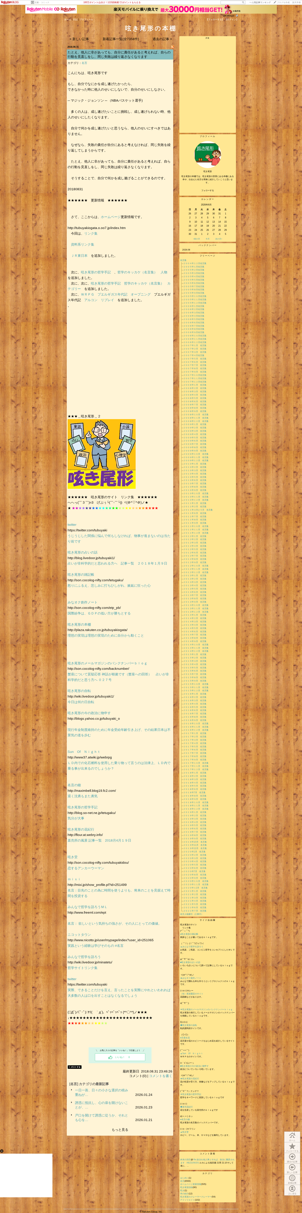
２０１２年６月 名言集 (194, 552)
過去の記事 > (162, 39)
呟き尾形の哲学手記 (96, 272)
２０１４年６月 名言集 (194, 631)
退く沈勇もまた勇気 (83, 796)
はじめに (184, 1178)
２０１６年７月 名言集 (194, 713)
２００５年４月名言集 (193, 276)
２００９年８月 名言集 (194, 447)
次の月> (218, 239)
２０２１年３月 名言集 (194, 898)
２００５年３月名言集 (193, 273)
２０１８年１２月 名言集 (195, 809)
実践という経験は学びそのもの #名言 (96, 945)
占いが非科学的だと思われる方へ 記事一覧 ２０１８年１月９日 (117, 563)
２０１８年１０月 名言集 (195, 802)
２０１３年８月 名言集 (194, 598)
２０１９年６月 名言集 (194, 828)
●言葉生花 (185, 1038)
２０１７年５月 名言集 (194, 746)
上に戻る (292, 1193)
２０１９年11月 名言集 (195, 845)
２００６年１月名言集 (193, 306)
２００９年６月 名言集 (194, 441)
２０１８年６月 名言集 (194, 789)
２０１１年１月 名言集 (194, 503)
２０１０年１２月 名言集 (195, 500)
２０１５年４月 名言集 (194, 664)
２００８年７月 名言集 (194, 404)
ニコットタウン (79, 935)
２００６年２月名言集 (193, 309)
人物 (164, 272)
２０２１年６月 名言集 (194, 907)
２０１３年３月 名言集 (194, 582)
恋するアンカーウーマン (86, 868)
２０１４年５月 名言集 (194, 628)
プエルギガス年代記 (112, 294)
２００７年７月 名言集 (194, 365)
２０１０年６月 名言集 (194, 480)
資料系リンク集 (82, 244)
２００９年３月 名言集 (194, 431)
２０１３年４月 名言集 (194, 585)
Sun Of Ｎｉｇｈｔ (84, 752)
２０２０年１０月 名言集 (195, 881)
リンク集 (91, 233)
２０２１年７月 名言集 (194, 911)
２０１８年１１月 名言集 (195, 805)
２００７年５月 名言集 (194, 358)
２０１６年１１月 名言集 (195, 727)
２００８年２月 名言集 (194, 388)
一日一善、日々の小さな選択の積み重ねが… (101, 1092)
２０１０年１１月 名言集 (195, 497)
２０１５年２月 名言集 (194, 658)
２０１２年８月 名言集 (194, 559)
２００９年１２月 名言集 (195, 460)
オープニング (141, 294)
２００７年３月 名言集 (194, 352)
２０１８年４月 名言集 (194, 782)
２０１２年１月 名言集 (194, 536)
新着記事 (292, 1183)
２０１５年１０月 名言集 (195, 684)
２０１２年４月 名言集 (194, 546)
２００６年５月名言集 (193, 319)
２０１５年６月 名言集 (194, 671)
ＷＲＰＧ (87, 294)
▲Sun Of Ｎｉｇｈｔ (191, 1053)
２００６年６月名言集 (193, 322)
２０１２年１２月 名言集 (195, 572)
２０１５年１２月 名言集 (195, 690)
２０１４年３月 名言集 (194, 621)
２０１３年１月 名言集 (194, 575)
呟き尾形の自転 (79, 691)
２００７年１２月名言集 (194, 382)
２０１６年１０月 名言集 (195, 723)
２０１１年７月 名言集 (194, 516)
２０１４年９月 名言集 (194, 641)
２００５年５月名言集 (193, 280)
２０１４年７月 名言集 (194, 634)
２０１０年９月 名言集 (194, 490)
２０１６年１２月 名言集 (195, 730)
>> (260, 2)
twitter (72, 524)
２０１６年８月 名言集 (194, 717)
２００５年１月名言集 (193, 267)
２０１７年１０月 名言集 (195, 763)
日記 (75, 19)
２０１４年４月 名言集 (194, 625)
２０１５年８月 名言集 (194, 677)
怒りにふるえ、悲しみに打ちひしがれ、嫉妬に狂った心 (109, 585)
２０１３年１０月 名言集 (195, 605)
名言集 (183, 260)
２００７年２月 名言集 (194, 349)
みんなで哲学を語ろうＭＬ (87, 907)
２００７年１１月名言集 (194, 378)
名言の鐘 (74, 785)
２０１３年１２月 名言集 (195, 612)
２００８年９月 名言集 (194, 411)
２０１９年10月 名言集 (195, 842)
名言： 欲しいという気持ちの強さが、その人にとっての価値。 (116, 923)
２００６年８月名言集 (193, 329)
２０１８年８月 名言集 (194, 796)
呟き (182, 1190)
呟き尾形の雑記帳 (81, 574)
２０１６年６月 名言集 (194, 710)
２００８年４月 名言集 (194, 395)
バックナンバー (208, 245)
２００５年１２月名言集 (194, 303)
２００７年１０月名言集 (194, 375)
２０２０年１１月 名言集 (195, 884)
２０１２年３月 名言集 (194, 542)
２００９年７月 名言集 (194, 444)
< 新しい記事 (79, 39)
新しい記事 (292, 1172)
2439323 (229, 15)
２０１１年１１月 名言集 (195, 529)
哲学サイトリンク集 (83, 968)
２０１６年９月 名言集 (194, 720)
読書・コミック (42, 2)
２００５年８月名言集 (193, 289)
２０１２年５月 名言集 (194, 549)
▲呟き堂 (184, 1132)
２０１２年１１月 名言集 (195, 569)
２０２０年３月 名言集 (194, 858)
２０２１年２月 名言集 (194, 894)
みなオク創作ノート (83, 602)
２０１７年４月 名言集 (194, 743)
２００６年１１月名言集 (194, 339)
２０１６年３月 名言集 (194, 700)
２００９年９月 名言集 (194, 450)
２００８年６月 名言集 (194, 401)
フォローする (292, 1151)
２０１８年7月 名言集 (194, 792)
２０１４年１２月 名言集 (195, 651)
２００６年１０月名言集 (194, 335)
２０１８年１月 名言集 (194, 773)
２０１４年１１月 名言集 (195, 648)
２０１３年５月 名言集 (194, 589)
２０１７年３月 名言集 (194, 740)
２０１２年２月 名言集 (194, 539)
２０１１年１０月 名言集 (195, 526)
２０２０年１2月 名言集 (195, 888)
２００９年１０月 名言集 (195, 454)
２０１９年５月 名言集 (194, 825)
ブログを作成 (283, 2)
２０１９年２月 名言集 (194, 815)
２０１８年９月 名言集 (194, 799)
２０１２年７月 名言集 (194, 556)
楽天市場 (296, 2)
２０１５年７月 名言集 (194, 674)
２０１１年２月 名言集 (194, 506)
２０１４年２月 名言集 (194, 618)
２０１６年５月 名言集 (194, 707)
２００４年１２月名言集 (194, 263)
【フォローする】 (215, 19)
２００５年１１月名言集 (194, 299)
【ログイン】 (231, 19)
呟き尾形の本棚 (79, 624)
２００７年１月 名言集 (194, 345)
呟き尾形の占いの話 (83, 552)
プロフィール (86, 19)
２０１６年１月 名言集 (194, 694)
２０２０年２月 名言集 (194, 855)
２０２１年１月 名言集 (194, 891)
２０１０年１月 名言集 (194, 464)
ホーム (67, 19)
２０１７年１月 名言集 (194, 733)
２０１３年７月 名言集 (194, 595)
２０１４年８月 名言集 (194, 638)
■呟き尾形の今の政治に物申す (195, 1066)
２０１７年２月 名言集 (194, 736)
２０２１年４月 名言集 (194, 901)
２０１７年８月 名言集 (194, 756)
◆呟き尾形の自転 (188, 1025)
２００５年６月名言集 (193, 283)
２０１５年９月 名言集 (194, 681)
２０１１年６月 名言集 (194, 513)
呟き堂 (73, 857)
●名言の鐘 (185, 1119)
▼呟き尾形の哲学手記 (190, 1094)
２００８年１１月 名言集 (195, 418)
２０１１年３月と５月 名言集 (198, 510)
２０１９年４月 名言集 (194, 822)
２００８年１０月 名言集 (195, 414)
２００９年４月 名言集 (194, 434)
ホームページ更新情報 (190, 1184)
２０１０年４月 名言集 (194, 474)
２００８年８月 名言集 (194, 408)
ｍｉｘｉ (74, 879)
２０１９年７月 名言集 (194, 832)
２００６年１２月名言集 (194, 342)
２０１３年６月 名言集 (194, 592)
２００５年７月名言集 (193, 286)
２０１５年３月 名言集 (194, 661)
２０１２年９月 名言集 (194, 562)
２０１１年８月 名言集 (194, 519)
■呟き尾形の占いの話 (190, 962)
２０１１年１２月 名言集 (195, 533)
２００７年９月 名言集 (194, 372)
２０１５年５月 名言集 (194, 667)
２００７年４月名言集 (193, 355)
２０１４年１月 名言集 (194, 615)
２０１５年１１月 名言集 (195, 687)
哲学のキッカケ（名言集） (137, 272)
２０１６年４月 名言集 (194, 704)
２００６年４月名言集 (193, 316)
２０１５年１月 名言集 (194, 654)
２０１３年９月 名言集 (194, 602)
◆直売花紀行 (186, 1107)
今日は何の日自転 (84, 702)
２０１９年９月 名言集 (194, 838)
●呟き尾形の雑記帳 (189, 934)
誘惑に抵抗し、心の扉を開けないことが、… (101, 1105)
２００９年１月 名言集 (194, 424)
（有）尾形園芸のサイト (191, 994)
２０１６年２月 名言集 (194, 697)
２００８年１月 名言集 (194, 385)
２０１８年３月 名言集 (194, 779)
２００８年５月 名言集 (194, 398)
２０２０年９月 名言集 (194, 878)
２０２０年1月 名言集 (194, 851)
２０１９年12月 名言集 (195, 848)
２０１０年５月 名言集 (194, 477)
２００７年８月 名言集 (194, 368)
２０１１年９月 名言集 (194, 523)
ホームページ (111, 217)
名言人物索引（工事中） (191, 914)
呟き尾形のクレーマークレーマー (196, 1197)
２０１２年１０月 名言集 (195, 566)
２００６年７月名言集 (193, 326)
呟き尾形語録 (186, 1187)
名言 (84, 62)
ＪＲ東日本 (79, 255)
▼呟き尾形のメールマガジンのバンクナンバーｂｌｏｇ (206, 1009)
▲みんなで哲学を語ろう (191, 946)
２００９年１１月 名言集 (195, 457)
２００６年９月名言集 (193, 332)
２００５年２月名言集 (193, 270)
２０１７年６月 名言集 (194, 750)
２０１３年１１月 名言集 (195, 608)
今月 (208, 239)
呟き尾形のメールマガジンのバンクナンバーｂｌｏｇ (107, 663)
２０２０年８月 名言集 (194, 874)
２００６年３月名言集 (193, 312)
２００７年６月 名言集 (194, 362)
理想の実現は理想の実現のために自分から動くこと (106, 635)
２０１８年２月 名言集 (194, 776)
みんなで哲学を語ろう (84, 957)
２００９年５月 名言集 (194, 437)
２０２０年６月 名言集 (194, 868)
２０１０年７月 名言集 (194, 483)
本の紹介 (184, 1193)
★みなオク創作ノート (190, 978)
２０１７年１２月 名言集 (195, 769)
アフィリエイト (187, 1200)
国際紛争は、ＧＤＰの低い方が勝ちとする (99, 613)
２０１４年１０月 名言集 (195, 644)
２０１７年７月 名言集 (194, 753)
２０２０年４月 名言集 (194, 861)
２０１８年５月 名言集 (194, 786)
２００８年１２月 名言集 (195, 421)
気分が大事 (76, 818)
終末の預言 (185, 1159)
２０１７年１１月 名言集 (195, 766)
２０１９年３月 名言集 (194, 819)
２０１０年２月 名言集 (194, 467)
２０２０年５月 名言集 (194, 865)
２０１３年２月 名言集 (194, 579)
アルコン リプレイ (99, 300)
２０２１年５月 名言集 (194, 904)
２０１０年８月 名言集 (194, 487)
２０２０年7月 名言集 (194, 871)
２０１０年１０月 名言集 (195, 493)
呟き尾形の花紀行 (83, 829)
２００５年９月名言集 (193, 293)
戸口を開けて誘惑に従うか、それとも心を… (101, 1118)
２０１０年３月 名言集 (194, 470)
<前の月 (196, 239)
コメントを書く (160, 1076)
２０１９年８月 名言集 (194, 835)
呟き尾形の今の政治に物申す (91, 713)
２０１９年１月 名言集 (194, 812)
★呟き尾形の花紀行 (190, 1078)
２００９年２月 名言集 (194, 427)
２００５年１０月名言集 (194, 296)
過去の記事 (292, 1161)
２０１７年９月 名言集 (194, 759)
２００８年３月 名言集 (194, 391)
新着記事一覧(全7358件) (121, 39)
